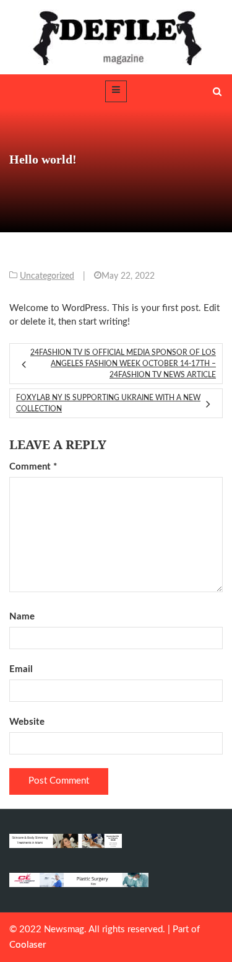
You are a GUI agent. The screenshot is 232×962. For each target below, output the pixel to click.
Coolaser (27, 945)
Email (21, 669)
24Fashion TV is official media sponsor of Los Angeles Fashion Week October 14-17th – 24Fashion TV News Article (123, 363)
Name (22, 616)
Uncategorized (47, 276)
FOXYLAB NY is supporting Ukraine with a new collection (108, 403)
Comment (33, 466)
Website (27, 722)
